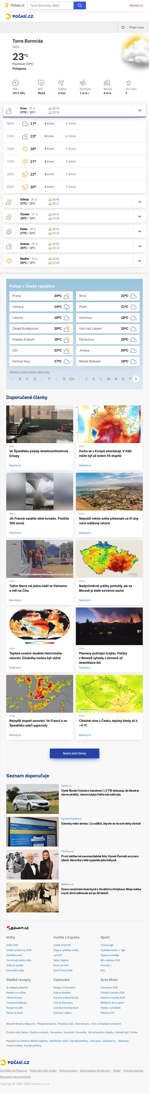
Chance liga (106, 945)
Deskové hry (109, 1041)
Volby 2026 (12, 945)
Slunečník (68, 1032)
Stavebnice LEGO (58, 1041)
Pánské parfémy (32, 1045)
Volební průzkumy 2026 (18, 950)
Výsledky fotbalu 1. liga (112, 950)
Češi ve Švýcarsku (63, 1002)
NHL (102, 970)
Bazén (24, 1032)
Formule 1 (105, 965)
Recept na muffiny (16, 992)
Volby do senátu (14, 965)
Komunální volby (15, 970)
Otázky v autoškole (110, 1008)
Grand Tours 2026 (62, 970)
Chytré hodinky (14, 1045)
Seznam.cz (136, 5)
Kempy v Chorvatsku (64, 987)
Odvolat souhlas (133, 1070)
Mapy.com (30, 1023)
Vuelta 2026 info (62, 945)
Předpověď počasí (46, 1023)
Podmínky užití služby (43, 1070)
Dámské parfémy (79, 1041)
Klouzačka (81, 1032)
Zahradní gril (122, 1032)
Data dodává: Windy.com (95, 1070)
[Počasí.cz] (19, 16)
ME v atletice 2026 (110, 960)
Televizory (123, 1041)
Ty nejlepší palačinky (17, 987)
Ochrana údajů (68, 1070)
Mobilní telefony (39, 1041)
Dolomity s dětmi (62, 1013)
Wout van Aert (61, 965)
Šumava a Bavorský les (65, 997)
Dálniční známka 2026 (112, 992)
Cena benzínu (82, 1023)
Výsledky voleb (14, 955)
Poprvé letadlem (62, 992)
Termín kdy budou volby (18, 960)
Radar (117, 1070)
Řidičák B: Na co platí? (112, 1002)
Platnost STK (107, 1013)
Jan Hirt (57, 955)
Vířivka (133, 1032)
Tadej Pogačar (61, 960)
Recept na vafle (14, 1008)
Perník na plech (14, 1013)
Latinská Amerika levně (65, 1008)
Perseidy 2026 (65, 1023)
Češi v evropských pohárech (106, 1023)
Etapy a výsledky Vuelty (65, 950)
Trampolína (56, 1032)
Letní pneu (95, 1041)
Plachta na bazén (39, 1032)
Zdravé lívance (14, 997)
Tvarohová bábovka (16, 1002)
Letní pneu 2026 (109, 987)
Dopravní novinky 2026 (112, 997)
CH (71, 379)
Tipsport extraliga (109, 955)
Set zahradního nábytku (100, 1032)
